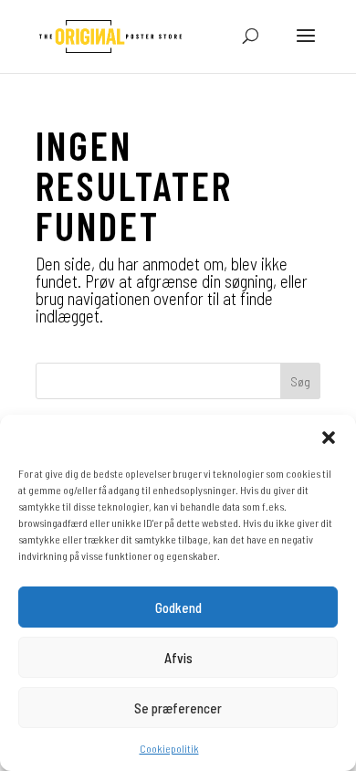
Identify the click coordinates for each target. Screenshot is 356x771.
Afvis (178, 658)
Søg (300, 381)
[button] (328, 437)
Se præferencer (178, 708)
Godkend (178, 607)
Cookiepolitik (169, 748)
